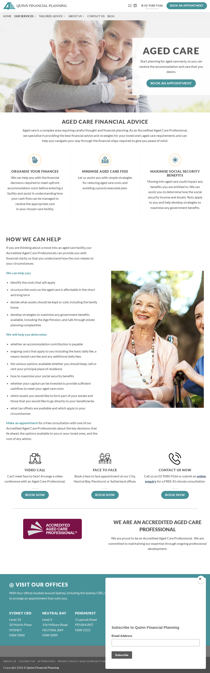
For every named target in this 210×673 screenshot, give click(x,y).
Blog (110, 16)
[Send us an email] (129, 6)
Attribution (46, 661)
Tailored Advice (51, 16)
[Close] (201, 580)
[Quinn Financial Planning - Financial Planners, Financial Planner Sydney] (35, 6)
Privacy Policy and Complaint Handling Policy (92, 661)
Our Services (23, 16)
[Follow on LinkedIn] (135, 6)
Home (7, 16)
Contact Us (96, 16)
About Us (75, 16)
